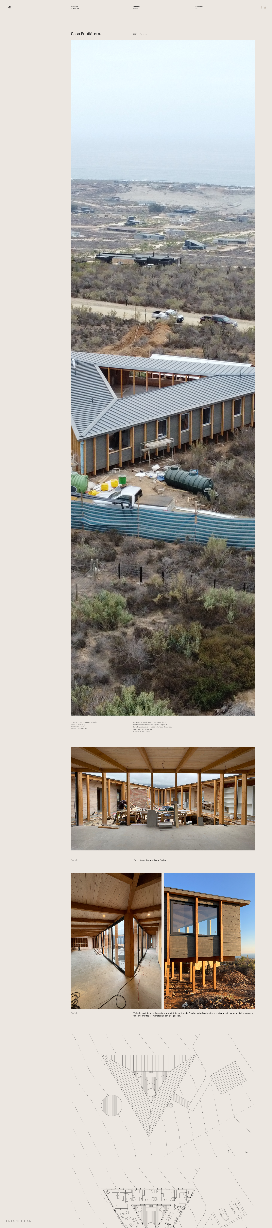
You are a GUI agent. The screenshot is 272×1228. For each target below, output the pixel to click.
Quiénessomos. (136, 8)
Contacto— (199, 8)
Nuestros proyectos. (75, 7)
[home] (8, 7)
